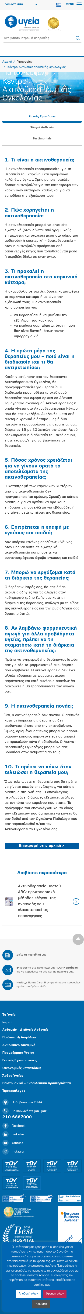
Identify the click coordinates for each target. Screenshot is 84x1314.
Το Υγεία (8, 1015)
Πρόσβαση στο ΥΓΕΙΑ (27, 1102)
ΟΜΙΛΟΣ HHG (14, 4)
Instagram (19, 1151)
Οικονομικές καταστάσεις (21, 1068)
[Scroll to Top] (78, 939)
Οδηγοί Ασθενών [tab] (42, 127)
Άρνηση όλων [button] (55, 1293)
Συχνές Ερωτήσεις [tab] (42, 116)
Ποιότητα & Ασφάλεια (19, 1037)
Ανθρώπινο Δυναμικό (18, 1045)
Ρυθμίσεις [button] (41, 1304)
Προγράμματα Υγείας (18, 1053)
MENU (70, 4)
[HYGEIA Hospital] (22, 23)
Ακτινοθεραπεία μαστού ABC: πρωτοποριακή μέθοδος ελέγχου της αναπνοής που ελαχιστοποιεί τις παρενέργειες (39, 901)
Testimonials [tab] (42, 138)
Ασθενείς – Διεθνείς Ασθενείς (25, 1030)
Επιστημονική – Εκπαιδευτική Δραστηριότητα (36, 1083)
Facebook (18, 1126)
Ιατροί (6, 1022)
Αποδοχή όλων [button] (28, 1293)
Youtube (17, 1143)
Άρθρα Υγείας (12, 1076)
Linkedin (18, 1134)
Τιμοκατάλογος (13, 1091)
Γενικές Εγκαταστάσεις (19, 1060)
